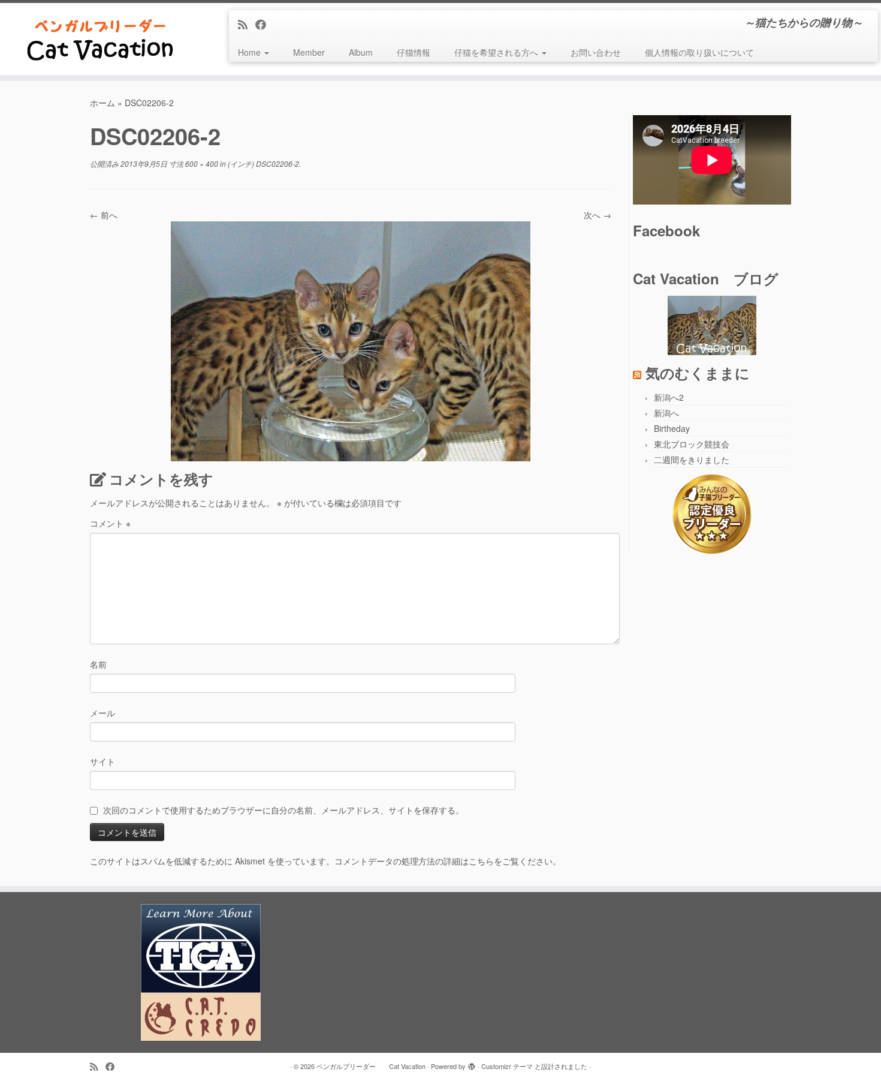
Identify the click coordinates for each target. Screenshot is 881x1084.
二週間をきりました (691, 460)
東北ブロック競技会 (691, 444)
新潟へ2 (669, 397)
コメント (110, 523)
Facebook (666, 230)
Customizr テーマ (507, 1066)
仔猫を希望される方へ (497, 52)
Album (361, 52)
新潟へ (666, 413)
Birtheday (672, 428)
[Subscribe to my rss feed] (246, 24)
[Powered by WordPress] (471, 1063)
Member (309, 52)
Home (250, 52)
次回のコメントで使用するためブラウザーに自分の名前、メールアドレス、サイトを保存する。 (283, 810)
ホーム (102, 103)
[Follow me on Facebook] (264, 24)
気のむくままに (697, 372)
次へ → (597, 215)
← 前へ (103, 215)
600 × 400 (200, 163)
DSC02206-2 (276, 163)
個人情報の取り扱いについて (699, 52)
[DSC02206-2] (350, 340)
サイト (102, 761)
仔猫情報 (413, 52)
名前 (98, 664)
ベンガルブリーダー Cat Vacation (371, 1066)
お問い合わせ (596, 52)
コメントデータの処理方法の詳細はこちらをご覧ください (443, 861)
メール (102, 713)
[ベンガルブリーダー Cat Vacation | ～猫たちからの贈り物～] (101, 39)
